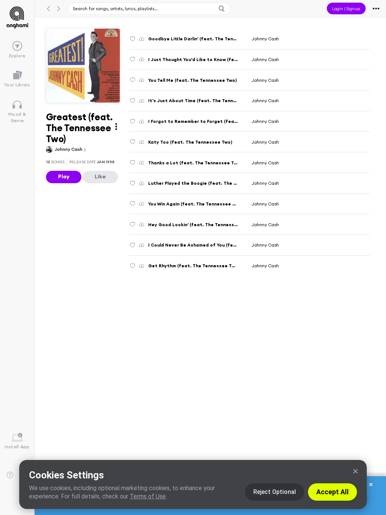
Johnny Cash (69, 149)
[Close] (355, 471)
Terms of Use (148, 496)
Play (63, 176)
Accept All (332, 492)
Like (100, 176)
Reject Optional (274, 491)
